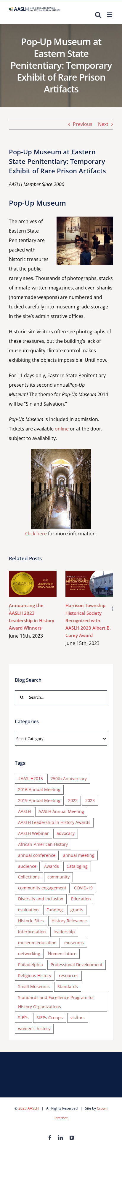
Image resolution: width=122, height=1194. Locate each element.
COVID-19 (83, 888)
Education (81, 899)
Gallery (41, 583)
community (58, 877)
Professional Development (76, 964)
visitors (77, 1017)
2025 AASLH (28, 1108)
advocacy (66, 833)
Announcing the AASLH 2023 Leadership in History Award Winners (24, 583)
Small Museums (34, 986)
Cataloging (77, 866)
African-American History (43, 844)
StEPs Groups (49, 1017)
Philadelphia (30, 964)
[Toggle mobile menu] (110, 15)
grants (76, 910)
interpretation (32, 931)
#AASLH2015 (30, 778)
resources (68, 975)
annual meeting (78, 855)
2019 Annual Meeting (39, 800)
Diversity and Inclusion (40, 899)
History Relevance (69, 920)
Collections (29, 877)
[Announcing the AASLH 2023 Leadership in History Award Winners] (33, 584)
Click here (36, 533)
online (62, 428)
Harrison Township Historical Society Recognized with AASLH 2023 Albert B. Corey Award (80, 583)
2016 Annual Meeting (39, 789)
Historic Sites (31, 920)
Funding (54, 910)
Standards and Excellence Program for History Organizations (56, 1002)
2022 (73, 800)
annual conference (36, 855)
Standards (67, 986)
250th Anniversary (69, 778)
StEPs (23, 1017)
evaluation (28, 910)
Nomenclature (62, 953)
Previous (82, 124)
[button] (9, 608)
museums (74, 942)
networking (29, 953)
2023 (90, 800)
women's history (34, 1028)
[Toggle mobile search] (98, 15)
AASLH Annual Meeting (61, 811)
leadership (64, 931)
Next (103, 124)
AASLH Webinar (33, 833)
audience (27, 866)
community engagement (42, 888)
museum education (37, 942)
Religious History (34, 975)
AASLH (24, 811)
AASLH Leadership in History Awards (54, 822)
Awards (51, 866)
